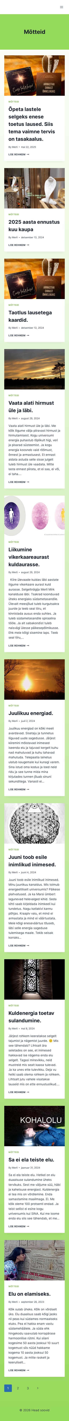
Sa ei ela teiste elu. (31, 1160)
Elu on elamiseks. (29, 1294)
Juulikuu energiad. (30, 713)
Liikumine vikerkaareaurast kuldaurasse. (28, 557)
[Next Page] (38, 1388)
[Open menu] (61, 7)
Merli (15, 147)
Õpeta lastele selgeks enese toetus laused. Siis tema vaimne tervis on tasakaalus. (31, 124)
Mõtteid (13, 101)
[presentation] (34, 75)
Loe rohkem (18, 154)
